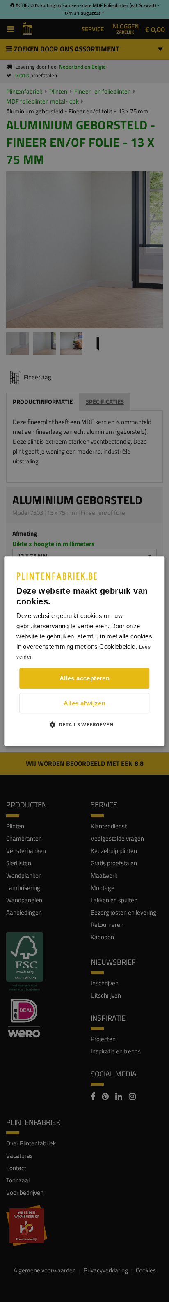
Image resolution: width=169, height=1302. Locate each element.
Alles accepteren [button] (84, 678)
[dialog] (84, 651)
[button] (84, 724)
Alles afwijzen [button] (85, 703)
